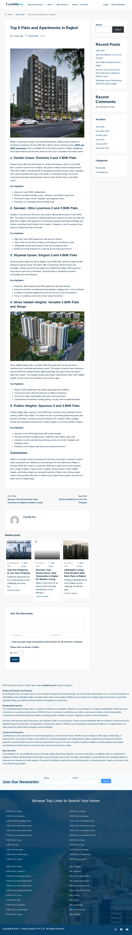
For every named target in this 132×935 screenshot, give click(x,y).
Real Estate (20, 15)
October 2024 (101, 135)
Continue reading (13, 590)
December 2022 (102, 148)
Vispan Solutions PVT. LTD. (33, 929)
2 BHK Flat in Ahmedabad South (82, 835)
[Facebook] (121, 929)
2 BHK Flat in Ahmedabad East (81, 821)
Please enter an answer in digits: (24, 647)
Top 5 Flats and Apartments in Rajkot (108, 64)
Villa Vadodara (75, 871)
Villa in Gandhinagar (77, 909)
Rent (50, 4)
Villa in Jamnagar (76, 905)
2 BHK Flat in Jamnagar (79, 850)
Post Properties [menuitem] (118, 4)
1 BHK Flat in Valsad (14, 859)
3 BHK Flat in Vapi (13, 900)
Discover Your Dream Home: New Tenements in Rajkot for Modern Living (108, 73)
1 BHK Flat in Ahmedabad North (19, 830)
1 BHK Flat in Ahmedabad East (18, 821)
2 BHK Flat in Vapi (76, 845)
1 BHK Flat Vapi (12, 845)
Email (76, 778)
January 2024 (101, 144)
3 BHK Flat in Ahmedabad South (19, 890)
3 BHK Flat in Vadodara (15, 871)
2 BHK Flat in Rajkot (77, 811)
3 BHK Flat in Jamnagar (15, 905)
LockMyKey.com (12, 694)
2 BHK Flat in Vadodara (78, 816)
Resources (62, 4)
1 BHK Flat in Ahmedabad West (18, 826)
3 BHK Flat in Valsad (14, 914)
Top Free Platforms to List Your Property (109, 56)
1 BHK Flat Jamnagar (14, 850)
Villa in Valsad (74, 914)
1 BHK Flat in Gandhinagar (17, 854)
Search (99, 25)
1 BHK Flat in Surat (13, 840)
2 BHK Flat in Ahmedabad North (82, 830)
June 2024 (100, 139)
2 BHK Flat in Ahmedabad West (82, 826)
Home (10, 15)
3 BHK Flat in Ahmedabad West (18, 881)
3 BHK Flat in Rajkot (14, 866)
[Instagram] (115, 929)
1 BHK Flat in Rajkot (14, 811)
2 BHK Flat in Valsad (77, 859)
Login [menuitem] (105, 4)
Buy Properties (35, 4)
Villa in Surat (74, 895)
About (75, 4)
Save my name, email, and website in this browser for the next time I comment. (47, 642)
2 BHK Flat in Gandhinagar (80, 854)
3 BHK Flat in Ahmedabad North (19, 886)
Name (46, 778)
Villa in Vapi (74, 900)
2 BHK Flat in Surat (77, 840)
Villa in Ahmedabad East (79, 876)
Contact (84, 4)
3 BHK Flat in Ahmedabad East (18, 876)
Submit (15, 659)
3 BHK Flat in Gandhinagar (17, 909)
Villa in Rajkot (74, 866)
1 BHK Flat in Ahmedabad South (19, 835)
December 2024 (102, 131)
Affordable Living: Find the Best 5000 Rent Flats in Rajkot (75, 573)
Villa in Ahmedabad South (79, 890)
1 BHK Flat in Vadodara (15, 816)
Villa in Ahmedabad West (79, 881)
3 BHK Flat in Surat (13, 895)
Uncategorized (102, 172)
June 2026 (100, 127)
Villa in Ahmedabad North (79, 886)
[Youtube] (127, 929)
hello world (100, 50)
